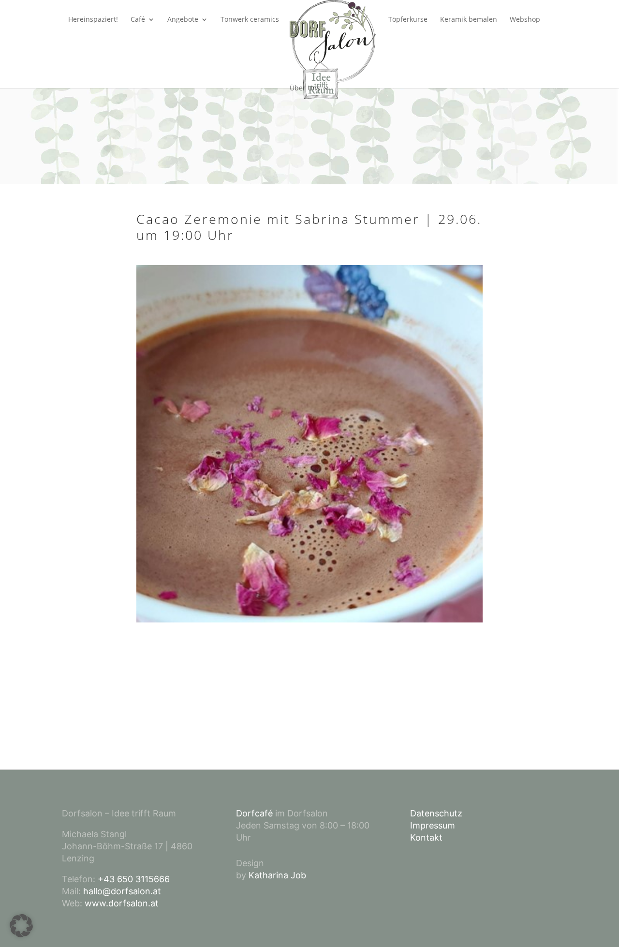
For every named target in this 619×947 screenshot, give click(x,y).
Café (138, 20)
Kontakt (426, 837)
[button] (21, 925)
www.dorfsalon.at (122, 903)
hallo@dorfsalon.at (122, 891)
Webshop (525, 20)
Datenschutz (436, 813)
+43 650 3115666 (134, 879)
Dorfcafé (254, 813)
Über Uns (305, 88)
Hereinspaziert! (93, 20)
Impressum (432, 825)
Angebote (182, 20)
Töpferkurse (407, 20)
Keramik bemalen (468, 20)
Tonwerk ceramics (250, 20)
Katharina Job (277, 875)
